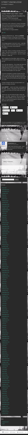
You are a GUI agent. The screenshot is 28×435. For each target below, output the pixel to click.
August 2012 (5, 299)
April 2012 (4, 307)
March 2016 (4, 220)
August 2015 (5, 233)
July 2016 (4, 213)
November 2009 (5, 360)
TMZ (4, 32)
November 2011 (5, 316)
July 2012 (4, 301)
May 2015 (4, 239)
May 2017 (4, 195)
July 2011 (4, 323)
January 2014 (5, 268)
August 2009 (5, 365)
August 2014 (5, 255)
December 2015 (5, 226)
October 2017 (5, 193)
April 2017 (4, 197)
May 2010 (4, 349)
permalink (22, 123)
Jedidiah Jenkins (5, 123)
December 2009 (5, 358)
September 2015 (5, 231)
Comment (21, 172)
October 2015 (5, 230)
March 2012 (4, 308)
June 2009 (4, 369)
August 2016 (5, 211)
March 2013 (4, 286)
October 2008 (5, 384)
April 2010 (4, 351)
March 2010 (4, 353)
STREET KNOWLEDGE (11, 2)
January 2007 (5, 413)
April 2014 (4, 263)
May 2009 (4, 371)
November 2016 (5, 206)
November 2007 (5, 404)
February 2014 (5, 266)
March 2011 (4, 331)
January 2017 (5, 202)
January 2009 (5, 378)
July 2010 (4, 345)
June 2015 (4, 237)
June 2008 (4, 391)
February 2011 (5, 332)
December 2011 (5, 314)
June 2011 (4, 325)
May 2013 (4, 283)
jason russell (23, 122)
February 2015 (5, 244)
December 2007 (5, 402)
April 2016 (4, 219)
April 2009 (4, 373)
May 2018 (4, 187)
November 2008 (5, 382)
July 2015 (4, 235)
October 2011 (5, 318)
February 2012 (5, 310)
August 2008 (5, 387)
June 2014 (4, 259)
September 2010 (5, 342)
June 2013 (4, 281)
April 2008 (4, 395)
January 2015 (5, 246)
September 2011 (5, 320)
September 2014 (5, 253)
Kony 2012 (11, 123)
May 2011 (4, 327)
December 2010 (5, 336)
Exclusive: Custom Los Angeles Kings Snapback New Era (7, 130)
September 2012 (5, 297)
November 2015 (5, 228)
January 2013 (5, 290)
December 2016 (5, 204)
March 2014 (4, 264)
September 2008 (6, 386)
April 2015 (4, 241)
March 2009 (4, 375)
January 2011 (5, 334)
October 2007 (5, 406)
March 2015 (4, 242)
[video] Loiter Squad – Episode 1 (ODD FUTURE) (21, 130)
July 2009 (4, 367)
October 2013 (5, 274)
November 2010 (5, 338)
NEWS (13, 122)
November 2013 (5, 272)
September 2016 (5, 209)
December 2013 (5, 270)
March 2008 (5, 397)
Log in (3, 423)
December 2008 (5, 380)
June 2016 (4, 215)
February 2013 (5, 288)
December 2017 (5, 189)
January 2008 (5, 400)
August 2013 (5, 277)
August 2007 (5, 410)
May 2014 (4, 261)
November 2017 (5, 191)
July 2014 (4, 257)
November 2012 (5, 294)
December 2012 (5, 292)
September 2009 (6, 364)
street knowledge (17, 19)
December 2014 (5, 248)
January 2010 (5, 356)
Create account (5, 421)
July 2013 (4, 279)
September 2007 (5, 408)
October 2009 (5, 362)
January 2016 (5, 224)
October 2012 (5, 296)
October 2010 (5, 340)
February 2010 (5, 354)
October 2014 (5, 252)
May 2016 (4, 217)
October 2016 (5, 208)
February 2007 (5, 411)
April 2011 (4, 329)
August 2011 (4, 321)
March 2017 (4, 198)
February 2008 (5, 399)
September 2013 (5, 275)
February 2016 (5, 222)
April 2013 (4, 285)
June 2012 (4, 303)
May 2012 (4, 305)
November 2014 (5, 250)
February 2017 (5, 200)
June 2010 (4, 347)
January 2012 (5, 312)
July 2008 (4, 389)
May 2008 (4, 393)
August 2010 (5, 343)
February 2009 (5, 376)
